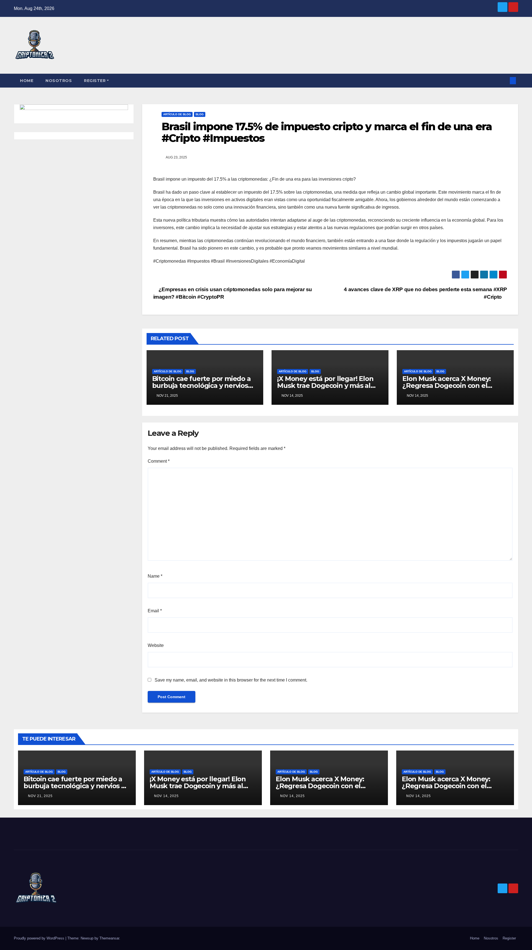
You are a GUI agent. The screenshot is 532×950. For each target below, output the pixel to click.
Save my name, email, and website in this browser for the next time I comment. (231, 680)
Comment (159, 461)
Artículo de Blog (177, 114)
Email (155, 610)
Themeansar (109, 938)
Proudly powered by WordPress (39, 938)
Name (155, 576)
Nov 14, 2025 (166, 796)
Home (26, 80)
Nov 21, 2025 (40, 796)
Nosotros (58, 80)
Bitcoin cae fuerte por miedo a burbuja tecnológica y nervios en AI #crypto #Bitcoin (201, 385)
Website (156, 645)
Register (95, 80)
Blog (200, 114)
